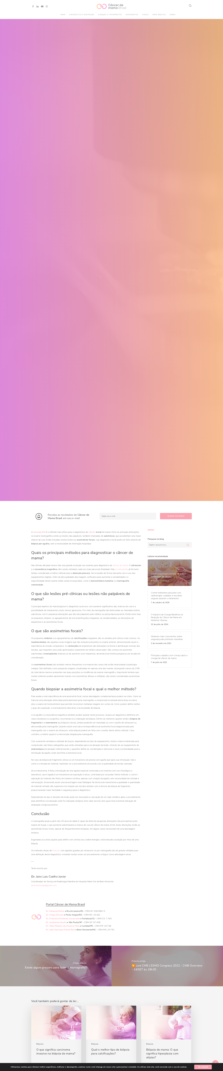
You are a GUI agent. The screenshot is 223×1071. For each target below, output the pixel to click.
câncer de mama (120, 565)
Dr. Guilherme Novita (56, 922)
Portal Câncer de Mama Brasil (65, 904)
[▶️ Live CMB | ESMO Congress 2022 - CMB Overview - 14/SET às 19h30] (167, 966)
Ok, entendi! (203, 1067)
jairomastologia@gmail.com (44, 885)
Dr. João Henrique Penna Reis (60, 929)
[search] (190, 5)
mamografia (39, 532)
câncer (92, 532)
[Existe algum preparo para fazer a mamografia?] (56, 966)
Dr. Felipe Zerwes (54, 914)
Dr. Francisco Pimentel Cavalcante (63, 918)
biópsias (56, 850)
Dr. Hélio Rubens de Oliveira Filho (62, 926)
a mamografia (121, 569)
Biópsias (39, 1044)
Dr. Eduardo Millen (55, 911)
